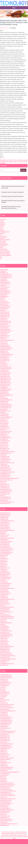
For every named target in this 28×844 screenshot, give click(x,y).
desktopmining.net (4, 649)
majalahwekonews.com (6, 676)
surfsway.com (3, 333)
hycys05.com (3, 742)
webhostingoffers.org (5, 323)
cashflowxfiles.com (5, 748)
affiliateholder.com (4, 825)
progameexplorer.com (5, 489)
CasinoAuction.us (4, 627)
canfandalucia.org (4, 457)
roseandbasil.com (4, 610)
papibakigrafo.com (4, 636)
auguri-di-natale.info (5, 523)
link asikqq (3, 245)
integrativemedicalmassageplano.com (9, 772)
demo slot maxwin (4, 250)
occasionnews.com (5, 815)
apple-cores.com (4, 644)
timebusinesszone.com (6, 819)
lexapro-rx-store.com (5, 652)
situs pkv (2, 233)
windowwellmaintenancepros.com (8, 823)
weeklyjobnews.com (5, 801)
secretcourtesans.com (6, 274)
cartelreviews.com (4, 332)
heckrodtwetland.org (5, 614)
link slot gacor (3, 249)
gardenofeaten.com (5, 740)
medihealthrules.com (5, 453)
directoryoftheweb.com (6, 682)
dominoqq (2, 224)
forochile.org (3, 580)
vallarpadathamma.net (5, 723)
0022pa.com (3, 563)
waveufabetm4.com (5, 385)
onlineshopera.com (5, 302)
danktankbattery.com (5, 762)
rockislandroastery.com (6, 490)
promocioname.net (5, 585)
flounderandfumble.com (6, 399)
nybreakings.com (4, 461)
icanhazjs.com (4, 638)
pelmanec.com (4, 679)
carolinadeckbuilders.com (6, 552)
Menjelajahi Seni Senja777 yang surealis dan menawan (14, 160)
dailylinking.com (4, 308)
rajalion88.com (4, 280)
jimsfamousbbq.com (5, 513)
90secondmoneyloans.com (7, 340)
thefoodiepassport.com (6, 633)
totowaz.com (3, 797)
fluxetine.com (3, 621)
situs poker (3, 242)
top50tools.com (4, 555)
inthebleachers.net (4, 651)
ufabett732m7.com (5, 432)
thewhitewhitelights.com (6, 611)
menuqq (3, 832)
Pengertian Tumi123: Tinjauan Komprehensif (12, 192)
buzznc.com (3, 481)
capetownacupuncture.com (7, 704)
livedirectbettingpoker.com (6, 767)
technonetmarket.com (5, 407)
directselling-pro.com (5, 492)
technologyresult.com (5, 321)
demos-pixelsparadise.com (7, 538)
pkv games (3, 219)
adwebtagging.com (5, 804)
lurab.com (2, 495)
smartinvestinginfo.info (6, 404)
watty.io (2, 698)
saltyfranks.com (4, 558)
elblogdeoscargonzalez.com (7, 599)
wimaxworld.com (4, 586)
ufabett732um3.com (5, 410)
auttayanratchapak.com (6, 717)
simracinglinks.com (5, 542)
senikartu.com (3, 695)
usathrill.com (3, 454)
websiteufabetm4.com (5, 388)
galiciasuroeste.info (5, 572)
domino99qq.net (4, 681)
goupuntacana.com (5, 282)
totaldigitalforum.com (5, 475)
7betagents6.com (4, 352)
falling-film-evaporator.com (7, 786)
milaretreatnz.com (4, 567)
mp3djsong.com (4, 519)
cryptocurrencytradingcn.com (7, 795)
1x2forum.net (3, 271)
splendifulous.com (4, 371)
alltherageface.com (5, 486)
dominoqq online (4, 244)
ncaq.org (2, 299)
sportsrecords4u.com (5, 373)
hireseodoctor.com (5, 360)
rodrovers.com (4, 343)
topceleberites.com (5, 374)
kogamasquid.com (5, 657)
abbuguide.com (4, 319)
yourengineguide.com (5, 459)
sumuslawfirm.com (5, 787)
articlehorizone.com (5, 349)
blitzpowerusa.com (5, 739)
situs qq (2, 222)
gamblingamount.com (5, 811)
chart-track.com (4, 582)
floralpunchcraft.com (5, 759)
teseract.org (3, 429)
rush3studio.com (4, 685)
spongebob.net (4, 713)
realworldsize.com (4, 724)
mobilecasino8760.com (6, 622)
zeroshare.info (3, 564)
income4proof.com (5, 293)
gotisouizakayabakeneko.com (7, 710)
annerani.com (3, 560)
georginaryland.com (5, 608)
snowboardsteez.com (5, 745)
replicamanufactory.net (6, 368)
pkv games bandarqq (5, 255)
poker (1, 228)
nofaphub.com (3, 288)
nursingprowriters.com (6, 789)
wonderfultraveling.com (6, 583)
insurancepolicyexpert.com (7, 549)
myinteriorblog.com (5, 440)
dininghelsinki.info (4, 393)
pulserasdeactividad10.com (7, 646)
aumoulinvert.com (4, 632)
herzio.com (3, 688)
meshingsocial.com (5, 754)
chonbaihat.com (4, 597)
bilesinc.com (3, 566)
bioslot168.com (4, 500)
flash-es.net (3, 776)
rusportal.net (3, 696)
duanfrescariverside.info (6, 395)
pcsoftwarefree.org (5, 307)
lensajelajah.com (4, 296)
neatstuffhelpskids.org (5, 577)
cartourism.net (3, 643)
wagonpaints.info (4, 414)
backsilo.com (3, 779)
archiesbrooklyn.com (5, 593)
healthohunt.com (4, 401)
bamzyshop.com (4, 445)
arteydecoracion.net (5, 604)
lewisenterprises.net (5, 305)
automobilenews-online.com (7, 472)
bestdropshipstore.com (6, 330)
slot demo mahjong (5, 253)
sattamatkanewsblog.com (6, 794)
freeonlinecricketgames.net (7, 588)
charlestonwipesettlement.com (8, 798)
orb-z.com (2, 729)
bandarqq (2, 238)
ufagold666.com (4, 439)
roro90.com (3, 687)
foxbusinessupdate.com (6, 768)
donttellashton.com (5, 684)
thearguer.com (3, 756)
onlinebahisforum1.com (6, 275)
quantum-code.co (4, 418)
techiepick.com (4, 443)
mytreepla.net (3, 365)
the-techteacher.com (5, 470)
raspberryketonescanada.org (7, 451)
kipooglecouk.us (4, 629)
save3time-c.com (4, 534)
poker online (13, 836)
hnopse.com (3, 814)
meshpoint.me (3, 712)
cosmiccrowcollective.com (7, 707)
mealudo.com (3, 764)
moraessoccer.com (5, 578)
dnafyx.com (3, 310)
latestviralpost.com (5, 735)
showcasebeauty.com (5, 547)
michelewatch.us (4, 525)
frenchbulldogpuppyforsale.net (7, 655)
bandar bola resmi (4, 231)
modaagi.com (3, 569)
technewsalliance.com (5, 406)
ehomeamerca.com (5, 326)
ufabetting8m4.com (5, 376)
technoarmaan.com (5, 476)
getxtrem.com (3, 751)
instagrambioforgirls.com (6, 746)
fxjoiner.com (3, 483)
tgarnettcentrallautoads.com (7, 530)
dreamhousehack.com (6, 468)
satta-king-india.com (5, 346)
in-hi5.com (2, 690)
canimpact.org (3, 640)
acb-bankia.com (4, 775)
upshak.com (3, 778)
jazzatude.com (4, 561)
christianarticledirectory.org (7, 663)
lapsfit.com (3, 362)
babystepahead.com (5, 808)
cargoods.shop (4, 703)
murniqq (2, 836)
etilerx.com (3, 396)
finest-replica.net (4, 423)
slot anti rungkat (22, 835)
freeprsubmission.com (6, 437)
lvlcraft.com (3, 338)
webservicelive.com (5, 503)
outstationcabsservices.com (7, 462)
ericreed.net (3, 619)
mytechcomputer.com (5, 498)
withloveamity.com (5, 315)
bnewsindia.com (4, 442)
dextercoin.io (3, 662)
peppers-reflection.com (6, 820)
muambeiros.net (4, 594)
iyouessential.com (4, 313)
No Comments (13, 27)
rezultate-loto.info (4, 370)
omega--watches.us (5, 527)
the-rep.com (3, 556)
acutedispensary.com (5, 792)
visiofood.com (3, 434)
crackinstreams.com (5, 355)
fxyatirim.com (3, 318)
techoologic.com (4, 450)
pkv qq (2, 220)
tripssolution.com (4, 344)
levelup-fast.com (4, 363)
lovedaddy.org (3, 770)
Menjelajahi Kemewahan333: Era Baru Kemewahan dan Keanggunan (11, 207)
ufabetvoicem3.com (5, 384)
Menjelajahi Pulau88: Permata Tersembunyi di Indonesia (12, 201)
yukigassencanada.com (6, 348)
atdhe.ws (2, 613)
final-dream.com (4, 421)
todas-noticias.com (5, 693)
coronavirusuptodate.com (6, 354)
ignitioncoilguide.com (5, 497)
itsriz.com (2, 701)
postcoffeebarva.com (5, 718)
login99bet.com (4, 272)
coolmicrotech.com (5, 467)
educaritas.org (3, 294)
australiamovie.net (4, 516)
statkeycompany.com (5, 550)
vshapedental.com (4, 456)
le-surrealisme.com (5, 545)
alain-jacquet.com (4, 709)
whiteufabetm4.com (5, 390)
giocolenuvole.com (5, 312)
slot (3, 157)
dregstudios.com (4, 575)
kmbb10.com (3, 750)
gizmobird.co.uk (4, 517)
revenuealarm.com (5, 494)
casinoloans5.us (4, 625)
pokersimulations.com (5, 366)
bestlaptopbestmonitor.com (7, 607)
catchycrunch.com (5, 286)
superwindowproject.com (6, 635)
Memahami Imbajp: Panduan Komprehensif (12, 196)
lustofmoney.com (4, 817)
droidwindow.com (4, 435)
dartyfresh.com (4, 304)
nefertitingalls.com (4, 290)
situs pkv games (10, 832)
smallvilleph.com (4, 571)
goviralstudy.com (4, 641)
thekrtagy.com (3, 464)
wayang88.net (3, 387)
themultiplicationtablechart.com (8, 658)
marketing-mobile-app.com (7, 757)
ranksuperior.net (4, 806)
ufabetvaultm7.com (5, 381)
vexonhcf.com (3, 536)
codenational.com (4, 487)
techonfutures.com (5, 448)
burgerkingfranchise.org (6, 721)
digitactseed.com (4, 337)
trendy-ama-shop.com (5, 431)
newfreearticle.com (5, 737)
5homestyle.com (4, 665)
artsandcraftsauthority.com (7, 501)
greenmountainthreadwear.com (8, 790)
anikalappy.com (4, 392)
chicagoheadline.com (5, 277)
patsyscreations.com (5, 291)
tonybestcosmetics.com (6, 479)
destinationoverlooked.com (7, 809)
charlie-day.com (4, 765)
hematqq (7, 836)
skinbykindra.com (4, 484)
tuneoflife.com (3, 822)
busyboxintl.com (4, 715)
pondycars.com (4, 446)
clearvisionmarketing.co (6, 417)
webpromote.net (4, 600)
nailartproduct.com (5, 335)
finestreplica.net (4, 398)
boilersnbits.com (4, 734)
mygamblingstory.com (5, 674)
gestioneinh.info (4, 424)
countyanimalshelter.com (6, 803)
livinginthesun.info (4, 699)
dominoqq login (5, 833)
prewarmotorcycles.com (6, 541)
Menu (14, 7)
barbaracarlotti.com (5, 647)
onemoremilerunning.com (6, 743)
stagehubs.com (4, 269)
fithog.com (2, 605)
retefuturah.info (4, 403)
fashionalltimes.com (5, 473)
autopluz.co (3, 533)
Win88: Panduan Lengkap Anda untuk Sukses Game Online (12, 187)
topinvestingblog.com (5, 553)
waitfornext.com (4, 415)
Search (4, 166)
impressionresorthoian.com (7, 783)
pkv (1, 234)
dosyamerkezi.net (4, 544)
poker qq (2, 230)
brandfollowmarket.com (6, 800)
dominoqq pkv (3, 236)
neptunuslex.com (4, 522)
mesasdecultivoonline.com (7, 732)
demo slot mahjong (5, 239)
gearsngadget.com (5, 359)
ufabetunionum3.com (5, 377)
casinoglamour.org (4, 660)
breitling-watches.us (5, 528)
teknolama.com (4, 726)
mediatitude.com (4, 539)
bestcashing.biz (4, 589)
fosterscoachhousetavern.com (8, 731)
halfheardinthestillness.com (7, 616)
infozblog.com (3, 596)
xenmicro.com (3, 301)
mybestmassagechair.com (7, 618)
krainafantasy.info (4, 692)
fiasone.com (3, 761)
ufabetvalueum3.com (5, 379)
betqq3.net (2, 624)
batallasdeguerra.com (5, 574)
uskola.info (3, 412)
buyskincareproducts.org (6, 654)
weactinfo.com (4, 753)
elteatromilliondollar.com (6, 720)
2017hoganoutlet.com (5, 677)
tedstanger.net (3, 409)
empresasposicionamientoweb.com (9, 478)
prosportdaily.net (4, 426)
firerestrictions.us (4, 591)
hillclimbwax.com (4, 812)
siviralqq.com (3, 781)
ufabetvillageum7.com (5, 382)
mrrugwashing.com (5, 773)
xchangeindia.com (4, 465)
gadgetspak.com (4, 357)
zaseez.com (3, 285)
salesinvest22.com (5, 428)
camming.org (3, 279)
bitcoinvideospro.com (5, 706)
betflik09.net (3, 297)
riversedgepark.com (5, 283)
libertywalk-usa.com (5, 514)
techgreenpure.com (5, 329)
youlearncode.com (5, 316)
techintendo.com (4, 327)
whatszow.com (4, 324)
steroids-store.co (4, 602)
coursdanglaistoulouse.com (7, 520)
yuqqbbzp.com (4, 351)
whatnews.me (3, 420)
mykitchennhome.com (6, 630)
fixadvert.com (3, 531)
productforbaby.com (5, 728)
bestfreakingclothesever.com (7, 784)
